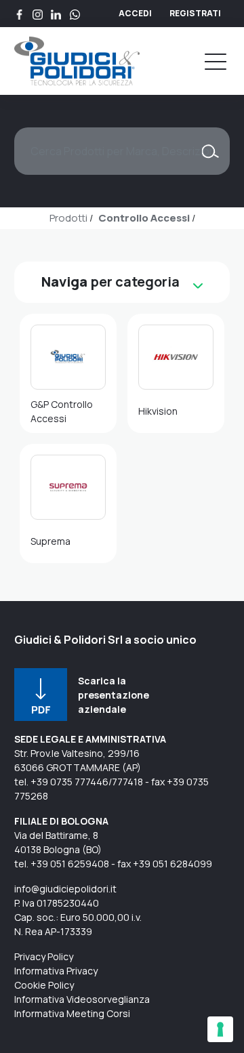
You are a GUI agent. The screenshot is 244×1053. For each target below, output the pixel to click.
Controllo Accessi (144, 218)
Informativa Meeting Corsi (72, 1013)
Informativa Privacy (56, 970)
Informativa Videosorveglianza (82, 999)
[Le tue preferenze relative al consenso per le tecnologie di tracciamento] (220, 1029)
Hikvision (158, 411)
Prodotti (68, 218)
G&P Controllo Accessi (61, 411)
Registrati (195, 13)
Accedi (135, 13)
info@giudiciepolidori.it (65, 888)
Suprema (50, 541)
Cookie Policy (44, 984)
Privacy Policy (43, 956)
